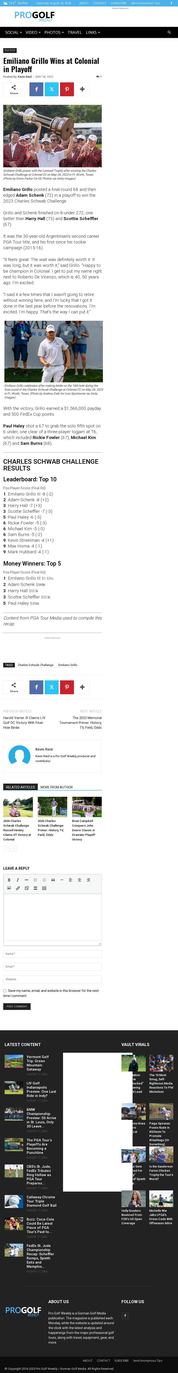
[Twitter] (52, 89)
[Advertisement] (120, 17)
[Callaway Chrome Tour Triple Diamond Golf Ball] (14, 1201)
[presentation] (9, 880)
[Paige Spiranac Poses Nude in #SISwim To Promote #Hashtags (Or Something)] (161, 1111)
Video (31, 32)
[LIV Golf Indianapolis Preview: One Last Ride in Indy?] (14, 1087)
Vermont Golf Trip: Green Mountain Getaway (38, 1063)
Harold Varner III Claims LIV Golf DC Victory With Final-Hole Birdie (24, 723)
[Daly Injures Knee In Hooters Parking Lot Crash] (133, 1111)
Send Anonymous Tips (145, 3)
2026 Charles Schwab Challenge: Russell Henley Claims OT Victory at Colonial (17, 830)
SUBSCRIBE (119, 3)
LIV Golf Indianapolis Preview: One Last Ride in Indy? (41, 1089)
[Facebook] (171, 3)
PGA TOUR (10, 50)
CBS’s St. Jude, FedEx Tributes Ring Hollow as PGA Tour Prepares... (39, 1174)
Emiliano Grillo (67, 665)
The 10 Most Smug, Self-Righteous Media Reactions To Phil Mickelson (161, 1083)
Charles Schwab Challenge (35, 665)
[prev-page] (6, 849)
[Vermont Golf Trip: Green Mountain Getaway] (14, 1061)
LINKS (91, 32)
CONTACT (99, 3)
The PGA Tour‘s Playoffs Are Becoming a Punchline (39, 1146)
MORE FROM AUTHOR (57, 787)
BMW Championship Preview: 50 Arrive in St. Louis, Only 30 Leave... (41, 1118)
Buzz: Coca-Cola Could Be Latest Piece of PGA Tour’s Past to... (40, 1225)
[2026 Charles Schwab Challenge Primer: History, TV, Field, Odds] (52, 807)
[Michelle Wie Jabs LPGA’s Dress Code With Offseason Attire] (161, 1198)
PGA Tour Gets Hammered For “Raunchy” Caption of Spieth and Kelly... (133, 1175)
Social (12, 32)
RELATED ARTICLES (20, 787)
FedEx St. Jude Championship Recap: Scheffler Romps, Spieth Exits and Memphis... (40, 1256)
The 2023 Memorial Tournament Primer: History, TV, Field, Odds (80, 723)
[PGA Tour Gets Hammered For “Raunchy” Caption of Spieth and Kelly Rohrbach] (133, 1154)
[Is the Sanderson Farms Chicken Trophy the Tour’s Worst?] (161, 1154)
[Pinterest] (67, 89)
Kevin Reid (25, 76)
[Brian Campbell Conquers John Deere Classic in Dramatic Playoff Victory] (87, 807)
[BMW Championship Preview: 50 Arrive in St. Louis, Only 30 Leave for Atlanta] (14, 1114)
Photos (52, 32)
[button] (169, 32)
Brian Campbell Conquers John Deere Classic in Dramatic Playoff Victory (83, 830)
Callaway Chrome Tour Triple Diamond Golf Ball (42, 1201)
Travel (75, 32)
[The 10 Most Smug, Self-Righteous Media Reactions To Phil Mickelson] (161, 1063)
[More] (82, 89)
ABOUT (84, 3)
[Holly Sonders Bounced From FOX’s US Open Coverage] (133, 1198)
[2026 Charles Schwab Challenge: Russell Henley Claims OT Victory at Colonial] (18, 807)
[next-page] (13, 849)
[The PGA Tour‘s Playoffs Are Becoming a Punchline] (14, 1144)
